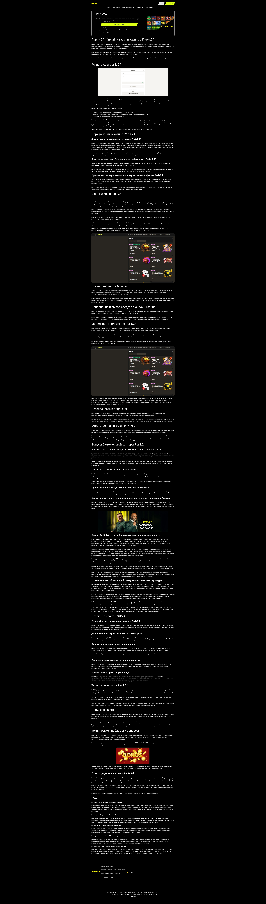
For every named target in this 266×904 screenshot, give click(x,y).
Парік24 (120, 402)
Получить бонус (119, 24)
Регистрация (170, 3)
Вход (161, 3)
